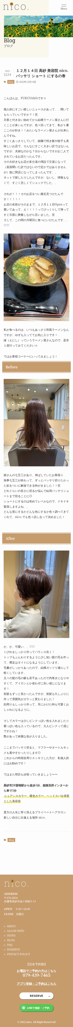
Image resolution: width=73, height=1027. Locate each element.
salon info (15, 931)
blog (11, 940)
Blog (10, 81)
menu (11, 926)
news (11, 935)
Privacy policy (18, 954)
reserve (13, 949)
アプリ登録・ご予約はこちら (36, 983)
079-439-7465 (36, 975)
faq (9, 945)
